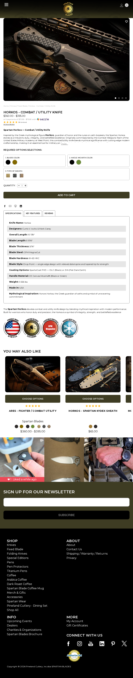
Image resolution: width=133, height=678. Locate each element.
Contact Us (74, 549)
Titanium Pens (17, 571)
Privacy (71, 558)
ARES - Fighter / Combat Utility (32, 410)
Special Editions (17, 558)
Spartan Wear (16, 601)
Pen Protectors (17, 566)
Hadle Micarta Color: (82, 158)
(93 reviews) (22, 122)
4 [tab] (126, 98)
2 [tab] (119, 98)
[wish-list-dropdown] (126, 21)
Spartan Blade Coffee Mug (25, 588)
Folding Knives (17, 553)
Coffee (11, 575)
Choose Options (32, 398)
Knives (11, 545)
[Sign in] (121, 5)
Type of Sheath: (15, 171)
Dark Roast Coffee (19, 584)
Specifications (13, 213)
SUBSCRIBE (66, 515)
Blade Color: (13, 158)
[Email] (10, 206)
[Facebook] (4, 206)
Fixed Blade (15, 549)
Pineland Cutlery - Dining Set (27, 605)
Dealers (12, 625)
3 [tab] (122, 98)
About (70, 545)
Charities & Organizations (24, 629)
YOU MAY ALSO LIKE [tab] (22, 351)
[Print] (15, 206)
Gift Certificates (77, 625)
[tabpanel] (66, 59)
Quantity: (9, 185)
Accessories (15, 597)
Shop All (13, 610)
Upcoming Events (19, 621)
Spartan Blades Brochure (24, 634)
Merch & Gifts (16, 592)
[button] (66, 119)
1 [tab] (115, 98)
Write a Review (9, 124)
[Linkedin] (21, 206)
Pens (10, 562)
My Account (74, 621)
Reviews (49, 213)
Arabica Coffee (17, 579)
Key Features (33, 213)
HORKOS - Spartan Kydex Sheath (93, 410)
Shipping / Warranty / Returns (87, 553)
